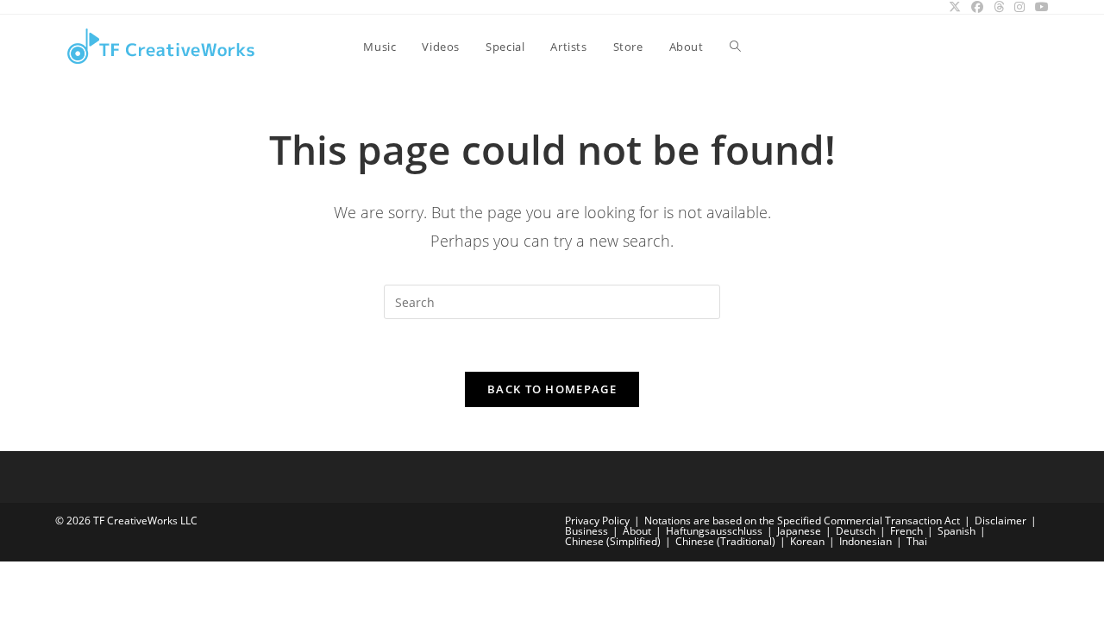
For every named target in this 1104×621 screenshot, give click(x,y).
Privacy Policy (597, 520)
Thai (916, 541)
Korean (807, 541)
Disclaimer (1000, 520)
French (906, 531)
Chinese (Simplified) (613, 541)
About (637, 531)
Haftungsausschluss (714, 531)
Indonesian (865, 541)
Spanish (956, 531)
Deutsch (855, 531)
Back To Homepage (552, 389)
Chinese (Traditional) (725, 541)
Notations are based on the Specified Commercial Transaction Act (802, 520)
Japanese (799, 531)
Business (586, 531)
